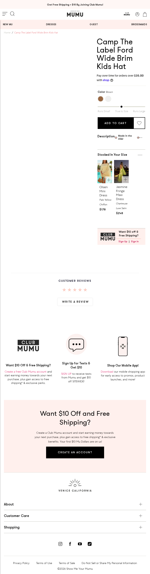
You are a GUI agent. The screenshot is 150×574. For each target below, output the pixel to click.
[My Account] (137, 14)
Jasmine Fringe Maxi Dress (121, 193)
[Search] (12, 14)
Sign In (135, 241)
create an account (75, 452)
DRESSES (51, 24)
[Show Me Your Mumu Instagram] (60, 544)
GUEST (94, 24)
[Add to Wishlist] (139, 123)
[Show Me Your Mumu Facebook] (70, 544)
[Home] (75, 14)
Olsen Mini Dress (103, 191)
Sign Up (123, 241)
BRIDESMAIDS (139, 24)
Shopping (12, 527)
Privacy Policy (21, 563)
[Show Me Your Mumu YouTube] (80, 544)
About (9, 504)
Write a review (75, 301)
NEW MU (7, 24)
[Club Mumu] (127, 14)
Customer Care (16, 516)
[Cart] (145, 14)
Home (7, 32)
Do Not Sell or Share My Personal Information (109, 563)
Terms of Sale (67, 563)
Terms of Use (44, 563)
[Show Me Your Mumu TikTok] (90, 544)
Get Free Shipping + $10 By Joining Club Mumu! (75, 4)
